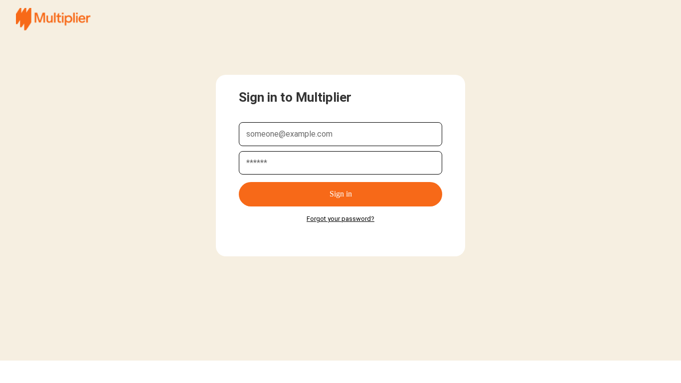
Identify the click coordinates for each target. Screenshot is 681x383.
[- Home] (53, 19)
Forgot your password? (340, 218)
